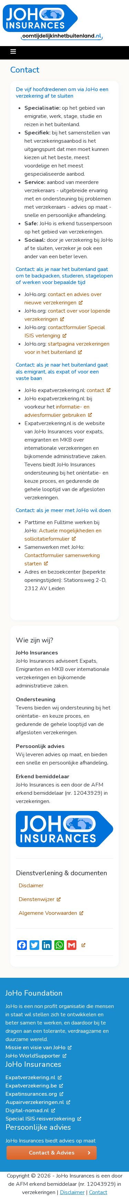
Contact (98, 1192)
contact (95, 390)
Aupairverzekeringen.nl (35, 1102)
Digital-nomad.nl (27, 1110)
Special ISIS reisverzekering (40, 1119)
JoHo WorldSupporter (33, 1056)
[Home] (62, 23)
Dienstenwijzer (36, 899)
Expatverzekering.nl (30, 1077)
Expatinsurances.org (31, 1094)
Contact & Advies (52, 1153)
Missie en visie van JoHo (35, 1047)
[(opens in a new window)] (64, 828)
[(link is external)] (82, 945)
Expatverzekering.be (31, 1086)
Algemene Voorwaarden (48, 913)
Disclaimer (31, 885)
